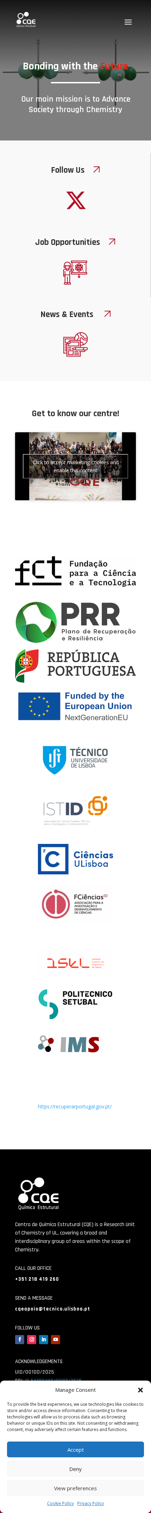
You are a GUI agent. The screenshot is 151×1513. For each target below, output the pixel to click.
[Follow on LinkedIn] (43, 1339)
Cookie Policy (60, 1503)
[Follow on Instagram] (31, 1339)
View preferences (75, 1488)
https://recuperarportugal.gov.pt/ (75, 1106)
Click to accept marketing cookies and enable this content (76, 466)
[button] (140, 1390)
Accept (75, 1449)
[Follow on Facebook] (19, 1339)
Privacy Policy (90, 1503)
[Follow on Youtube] (55, 1339)
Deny (75, 1468)
